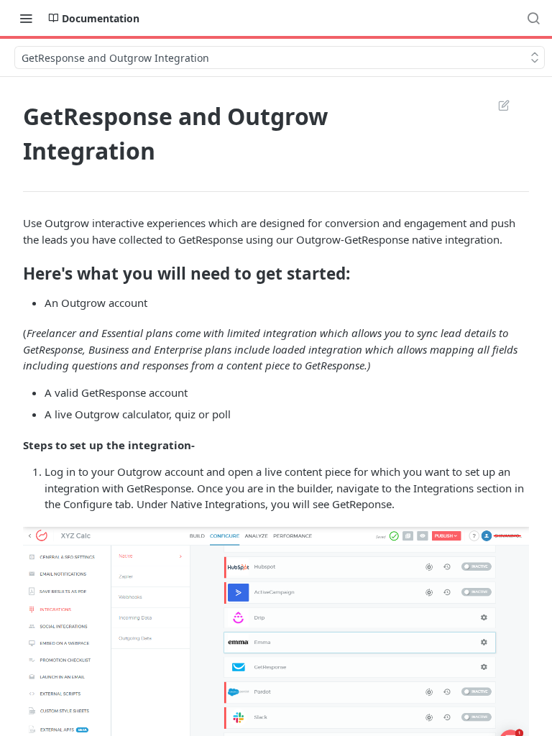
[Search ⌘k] (533, 17)
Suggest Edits (497, 105)
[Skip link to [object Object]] (13, 273)
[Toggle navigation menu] (25, 17)
